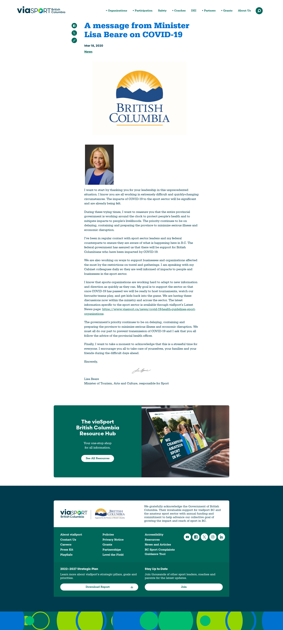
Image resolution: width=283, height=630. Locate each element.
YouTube (187, 537)
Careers (65, 544)
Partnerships (112, 550)
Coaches (180, 10)
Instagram (213, 537)
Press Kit (66, 550)
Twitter (204, 537)
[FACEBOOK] (74, 25)
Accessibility (154, 534)
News (88, 52)
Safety (162, 10)
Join (184, 587)
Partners (210, 10)
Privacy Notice (113, 540)
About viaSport (71, 534)
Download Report (98, 587)
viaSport (41, 9)
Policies (108, 534)
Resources (152, 540)
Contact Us (68, 540)
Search (259, 10)
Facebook (195, 537)
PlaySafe (66, 555)
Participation (143, 10)
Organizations (117, 10)
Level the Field (113, 555)
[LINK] (74, 40)
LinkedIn (221, 537)
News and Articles (158, 544)
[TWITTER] (74, 33)
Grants (227, 10)
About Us (244, 10)
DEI (193, 10)
